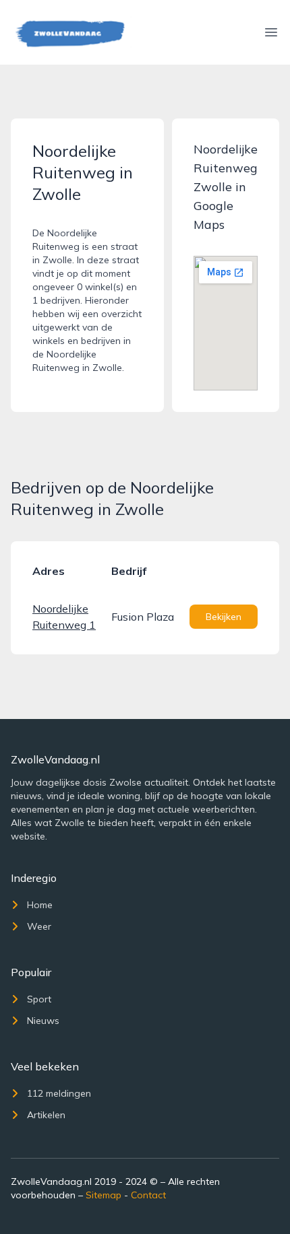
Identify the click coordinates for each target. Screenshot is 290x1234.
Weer (39, 926)
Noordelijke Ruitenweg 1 (64, 616)
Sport (39, 999)
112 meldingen (59, 1093)
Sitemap (103, 1195)
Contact (148, 1195)
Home (40, 905)
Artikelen (46, 1115)
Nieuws (43, 1021)
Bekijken (223, 617)
